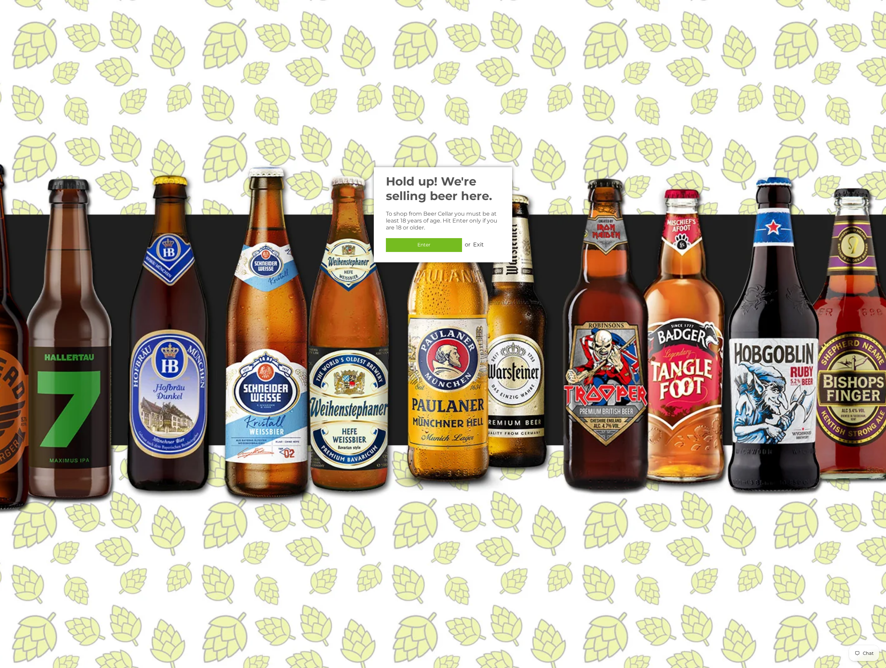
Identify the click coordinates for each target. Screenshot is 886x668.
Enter (424, 245)
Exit (478, 244)
